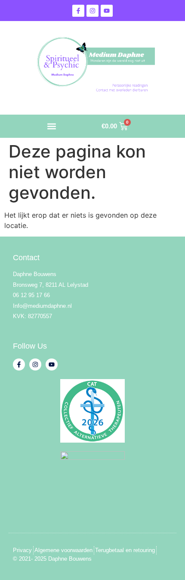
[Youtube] (107, 11)
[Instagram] (92, 11)
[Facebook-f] (78, 11)
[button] (51, 126)
